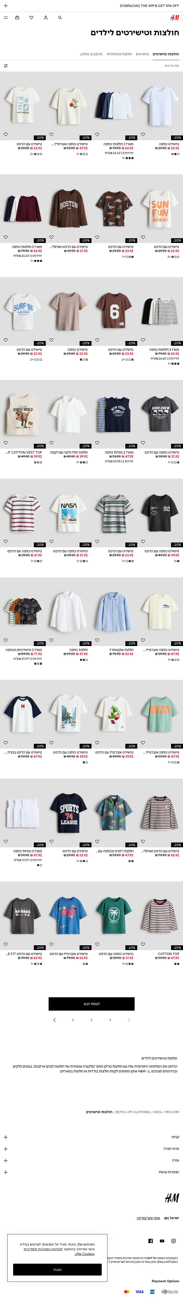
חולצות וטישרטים (99, 1112)
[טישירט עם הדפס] (23, 106)
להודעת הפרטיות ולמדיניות (43, 1249)
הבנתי (57, 1270)
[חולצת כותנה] (69, 611)
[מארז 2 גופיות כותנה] (114, 414)
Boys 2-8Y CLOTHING (133, 1112)
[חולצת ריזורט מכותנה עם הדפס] (114, 813)
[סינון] (7, 66)
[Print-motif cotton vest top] (23, 414)
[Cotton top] (160, 915)
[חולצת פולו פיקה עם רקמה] (69, 414)
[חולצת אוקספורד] (114, 611)
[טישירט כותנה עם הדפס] (160, 414)
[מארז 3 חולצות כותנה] (114, 106)
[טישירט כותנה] (160, 106)
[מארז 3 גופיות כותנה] (23, 813)
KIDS (157, 1112)
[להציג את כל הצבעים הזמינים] (175, 154)
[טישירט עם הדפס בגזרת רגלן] (23, 714)
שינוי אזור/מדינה (148, 1218)
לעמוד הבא (92, 1004)
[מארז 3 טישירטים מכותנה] (23, 611)
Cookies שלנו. (84, 1254)
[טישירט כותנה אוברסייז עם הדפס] (69, 106)
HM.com (172, 1112)
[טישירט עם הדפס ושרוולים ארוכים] (69, 208)
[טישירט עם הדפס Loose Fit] (23, 915)
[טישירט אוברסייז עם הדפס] (114, 714)
